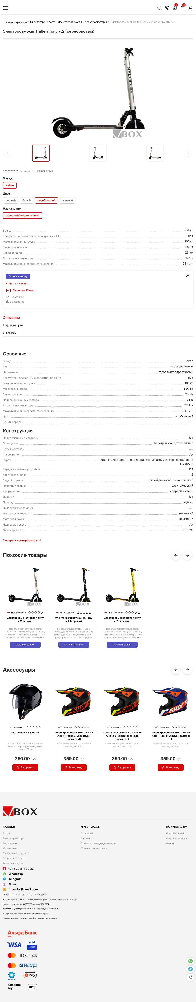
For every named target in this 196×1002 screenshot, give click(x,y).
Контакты (85, 838)
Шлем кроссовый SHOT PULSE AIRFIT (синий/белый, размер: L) (170, 735)
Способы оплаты (175, 833)
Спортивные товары (14, 858)
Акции (6, 833)
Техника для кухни (13, 863)
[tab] (98, 317)
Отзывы (170, 843)
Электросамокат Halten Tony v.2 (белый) (25, 619)
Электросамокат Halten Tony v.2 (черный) (73, 619)
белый (26, 200)
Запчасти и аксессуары (16, 853)
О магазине (86, 833)
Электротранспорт (13, 838)
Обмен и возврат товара (94, 848)
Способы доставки (176, 838)
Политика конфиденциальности (98, 843)
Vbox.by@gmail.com (23, 889)
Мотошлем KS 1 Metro (25, 732)
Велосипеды (10, 843)
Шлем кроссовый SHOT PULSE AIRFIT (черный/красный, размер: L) (122, 735)
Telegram (14, 879)
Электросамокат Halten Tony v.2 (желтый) (122, 619)
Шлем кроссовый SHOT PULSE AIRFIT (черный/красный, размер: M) (73, 735)
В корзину (27, 767)
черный (11, 200)
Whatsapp (15, 874)
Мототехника (10, 848)
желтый (67, 200)
